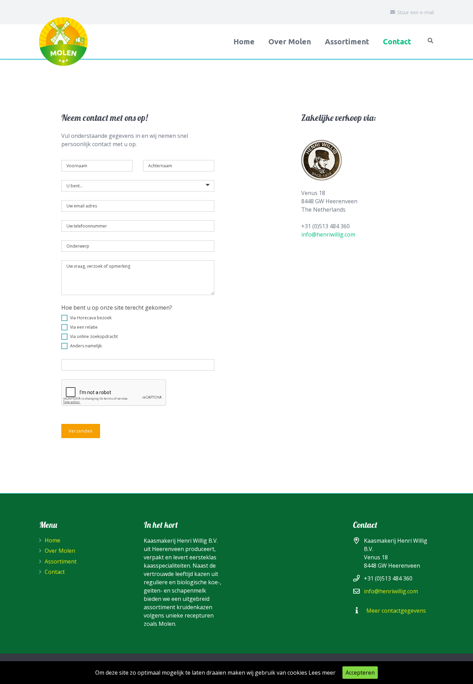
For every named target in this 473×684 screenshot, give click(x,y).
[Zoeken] (431, 40)
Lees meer (322, 672)
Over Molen (60, 550)
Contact (55, 572)
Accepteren (360, 672)
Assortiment (61, 561)
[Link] (63, 41)
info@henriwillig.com (328, 234)
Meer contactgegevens (396, 610)
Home (52, 540)
